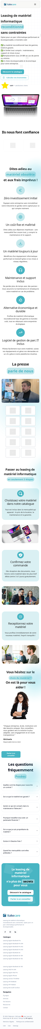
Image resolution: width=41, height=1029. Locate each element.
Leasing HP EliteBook (9, 981)
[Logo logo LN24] (12, 432)
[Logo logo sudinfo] (28, 442)
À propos (6, 995)
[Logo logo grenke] (28, 421)
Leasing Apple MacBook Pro (12, 940)
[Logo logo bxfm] (12, 411)
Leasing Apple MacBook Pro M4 (13, 943)
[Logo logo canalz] (28, 411)
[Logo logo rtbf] (12, 442)
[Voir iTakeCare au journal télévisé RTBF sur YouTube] (20, 391)
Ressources (6, 1004)
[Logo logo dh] (12, 421)
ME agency (29, 1018)
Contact (5, 1007)
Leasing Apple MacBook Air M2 (13, 959)
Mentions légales (8, 1022)
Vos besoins (7, 1001)
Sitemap (15, 1026)
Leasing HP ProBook (9, 984)
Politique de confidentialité (24, 1022)
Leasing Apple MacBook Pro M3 (13, 949)
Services (5, 998)
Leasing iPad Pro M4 (9, 969)
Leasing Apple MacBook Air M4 (13, 955)
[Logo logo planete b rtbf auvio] (28, 432)
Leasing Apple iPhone (10, 975)
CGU (9, 1026)
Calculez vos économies (16, 77)
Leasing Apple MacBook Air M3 (13, 966)
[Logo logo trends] (28, 453)
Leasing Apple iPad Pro (10, 972)
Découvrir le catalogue (12, 72)
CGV (4, 1026)
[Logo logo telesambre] (12, 453)
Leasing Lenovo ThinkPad (11, 978)
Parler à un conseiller (11, 754)
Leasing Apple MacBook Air (11, 952)
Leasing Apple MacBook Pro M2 (13, 946)
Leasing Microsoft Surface (11, 988)
